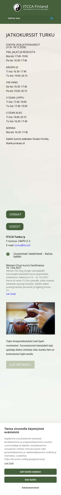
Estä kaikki (30, 479)
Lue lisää (9, 463)
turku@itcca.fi (22, 245)
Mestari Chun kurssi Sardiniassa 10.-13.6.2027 (25, 267)
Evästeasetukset (30, 487)
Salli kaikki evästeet (30, 471)
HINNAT (16, 214)
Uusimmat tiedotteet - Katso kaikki (33, 255)
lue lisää (11, 294)
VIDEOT (14, 226)
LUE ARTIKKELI (20, 364)
